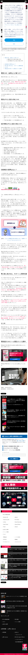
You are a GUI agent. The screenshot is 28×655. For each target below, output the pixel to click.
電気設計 (5, 537)
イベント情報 (6, 531)
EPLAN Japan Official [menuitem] (20, 637)
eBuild (16, 517)
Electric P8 (5, 517)
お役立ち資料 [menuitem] (5, 624)
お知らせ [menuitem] (17, 632)
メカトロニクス (18, 541)
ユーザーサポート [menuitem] (19, 639)
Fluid (4, 526)
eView (4, 522)
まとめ (6, 67)
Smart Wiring (17, 524)
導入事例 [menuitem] (17, 619)
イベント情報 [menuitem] (17, 621)
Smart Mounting (18, 522)
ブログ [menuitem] (3, 621)
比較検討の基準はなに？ (10, 64)
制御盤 (16, 539)
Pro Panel (17, 519)
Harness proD (6, 519)
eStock (16, 526)
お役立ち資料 (6, 529)
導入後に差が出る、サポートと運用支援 (14, 65)
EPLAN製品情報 (6, 514)
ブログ (4, 534)
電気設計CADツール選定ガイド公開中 (13, 68)
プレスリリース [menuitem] (19, 634)
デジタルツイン (6, 541)
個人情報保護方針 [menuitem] (19, 641)
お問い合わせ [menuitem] (5, 637)
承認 (14, 40)
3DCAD (5, 539)
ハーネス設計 (17, 537)
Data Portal (5, 524)
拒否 (14, 44)
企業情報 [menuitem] (4, 632)
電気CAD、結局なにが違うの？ (12, 57)
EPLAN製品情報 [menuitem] (5, 619)
